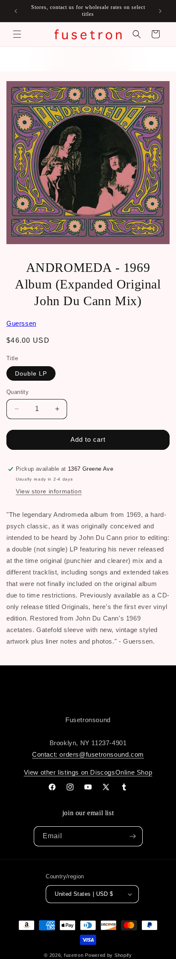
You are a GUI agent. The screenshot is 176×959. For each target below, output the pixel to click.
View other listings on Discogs (69, 772)
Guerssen (21, 323)
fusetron (74, 955)
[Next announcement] (160, 11)
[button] (17, 34)
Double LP (31, 373)
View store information (49, 491)
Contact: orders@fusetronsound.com (88, 754)
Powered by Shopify (108, 955)
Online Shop (134, 772)
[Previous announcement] (15, 11)
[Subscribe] (132, 836)
